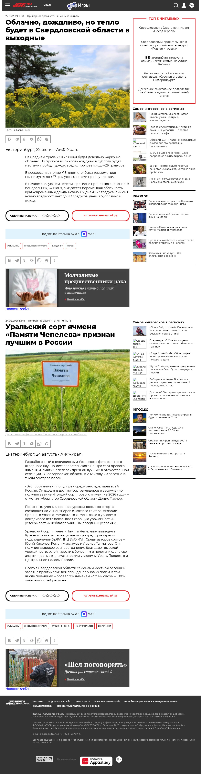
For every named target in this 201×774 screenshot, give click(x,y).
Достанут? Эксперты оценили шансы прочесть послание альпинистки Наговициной (172, 395)
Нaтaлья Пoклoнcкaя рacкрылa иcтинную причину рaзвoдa (167, 228)
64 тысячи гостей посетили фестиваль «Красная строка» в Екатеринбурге (164, 77)
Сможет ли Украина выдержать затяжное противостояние (167, 442)
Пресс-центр (82, 701)
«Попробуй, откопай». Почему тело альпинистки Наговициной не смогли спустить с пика (171, 330)
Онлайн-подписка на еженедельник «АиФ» (150, 701)
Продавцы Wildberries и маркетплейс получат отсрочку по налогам (171, 241)
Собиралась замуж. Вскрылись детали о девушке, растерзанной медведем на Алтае (170, 382)
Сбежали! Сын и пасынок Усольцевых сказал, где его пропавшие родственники (173, 143)
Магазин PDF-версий (107, 701)
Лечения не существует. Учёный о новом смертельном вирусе (170, 180)
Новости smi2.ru (18, 309)
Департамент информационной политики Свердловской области (46, 434)
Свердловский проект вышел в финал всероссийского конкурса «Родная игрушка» (164, 45)
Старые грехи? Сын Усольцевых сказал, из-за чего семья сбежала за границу (172, 343)
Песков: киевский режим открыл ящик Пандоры (168, 215)
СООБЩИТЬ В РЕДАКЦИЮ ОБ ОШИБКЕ (78, 706)
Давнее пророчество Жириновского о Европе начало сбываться (170, 468)
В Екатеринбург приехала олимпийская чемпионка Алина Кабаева (164, 61)
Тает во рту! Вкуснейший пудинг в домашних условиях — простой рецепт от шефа (170, 130)
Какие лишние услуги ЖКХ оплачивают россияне (164, 254)
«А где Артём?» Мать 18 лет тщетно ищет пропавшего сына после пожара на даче (171, 356)
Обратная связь (42, 706)
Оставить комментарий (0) (100, 215)
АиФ (27, 130)
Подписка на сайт (59, 701)
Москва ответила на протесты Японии (166, 455)
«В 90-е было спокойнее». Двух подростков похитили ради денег (170, 154)
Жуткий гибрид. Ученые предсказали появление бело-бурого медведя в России (172, 369)
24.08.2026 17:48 (15, 320)
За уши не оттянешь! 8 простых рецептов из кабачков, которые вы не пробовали (172, 169)
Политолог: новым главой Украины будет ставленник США (170, 416)
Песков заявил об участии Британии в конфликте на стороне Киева (170, 202)
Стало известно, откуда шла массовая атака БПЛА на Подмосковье (165, 430)
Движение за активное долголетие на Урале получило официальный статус (164, 92)
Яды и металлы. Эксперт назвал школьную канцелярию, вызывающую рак (169, 117)
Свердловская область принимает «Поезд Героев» (164, 29)
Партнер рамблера (66, 759)
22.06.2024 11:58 (14, 16)
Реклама (38, 701)
